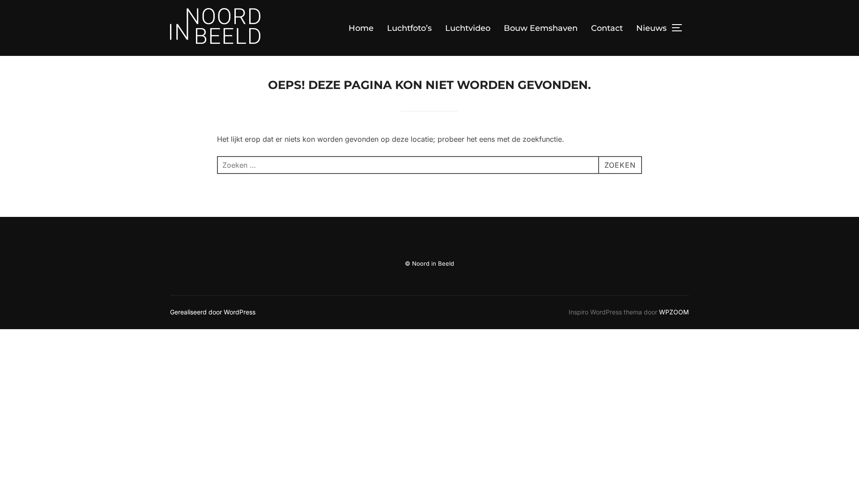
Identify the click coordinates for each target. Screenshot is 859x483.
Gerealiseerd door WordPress (212, 312)
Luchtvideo (467, 28)
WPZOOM (674, 312)
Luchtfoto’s (409, 28)
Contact (607, 28)
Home (361, 28)
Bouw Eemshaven (541, 28)
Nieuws (651, 28)
